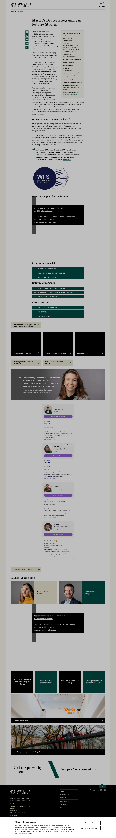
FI (103, 2)
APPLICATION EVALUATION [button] (47, 297)
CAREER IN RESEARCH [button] (45, 316)
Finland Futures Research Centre (54, 362)
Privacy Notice (14, 815)
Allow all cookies (89, 823)
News (95, 6)
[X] (27, 36)
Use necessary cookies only (89, 828)
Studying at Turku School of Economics (23, 362)
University (89, 6)
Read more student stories (22, 570)
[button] (103, 6)
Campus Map (14, 810)
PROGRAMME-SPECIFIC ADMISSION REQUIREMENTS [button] (56, 292)
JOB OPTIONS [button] (42, 312)
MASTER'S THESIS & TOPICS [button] (47, 277)
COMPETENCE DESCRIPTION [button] (47, 308)
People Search (14, 804)
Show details (89, 833)
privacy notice (31, 831)
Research (71, 6)
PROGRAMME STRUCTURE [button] (47, 269)
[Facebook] (27, 32)
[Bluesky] (27, 39)
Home (57, 6)
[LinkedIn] (27, 43)
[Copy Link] (27, 47)
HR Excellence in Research (18, 812)
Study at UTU (63, 6)
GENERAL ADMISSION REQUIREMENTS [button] (51, 288)
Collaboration (80, 6)
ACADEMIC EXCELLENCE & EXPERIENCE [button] (51, 273)
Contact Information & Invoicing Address (20, 807)
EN (100, 2)
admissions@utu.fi (72, 94)
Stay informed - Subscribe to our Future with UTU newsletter (24, 325)
